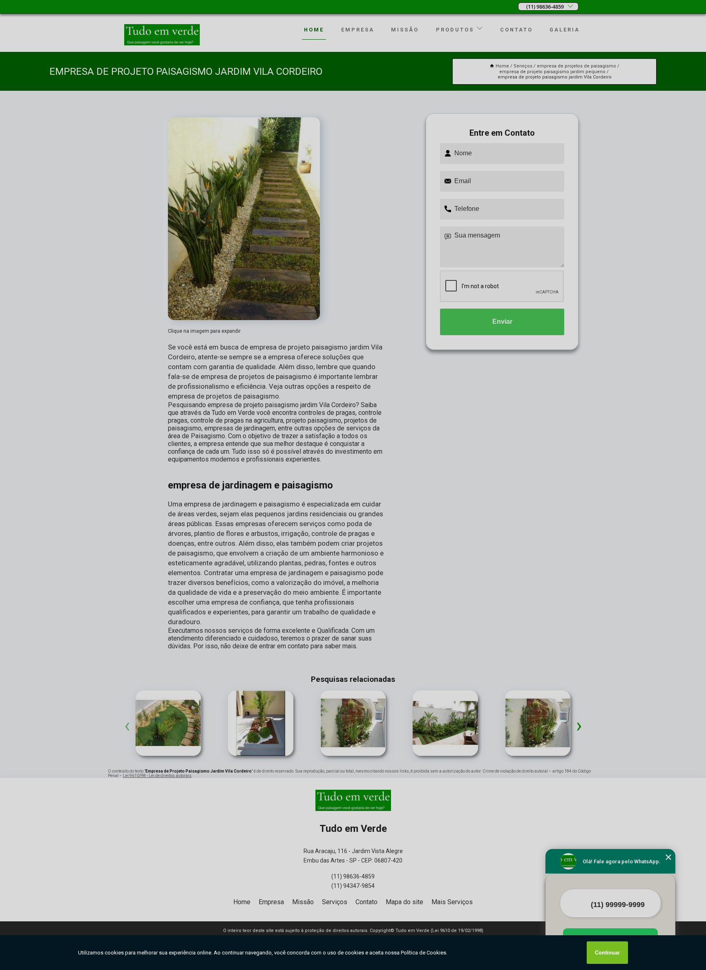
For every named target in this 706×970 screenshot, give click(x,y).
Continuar (607, 953)
